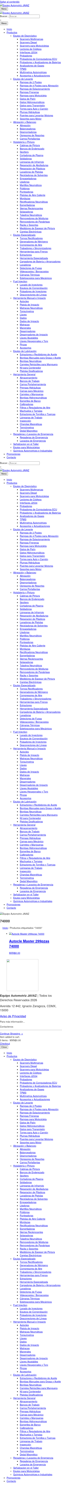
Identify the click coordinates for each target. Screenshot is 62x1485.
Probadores (26, 55)
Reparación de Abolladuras (34, 165)
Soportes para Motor (30, 118)
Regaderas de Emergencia (34, 437)
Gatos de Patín (28, 98)
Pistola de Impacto (29, 304)
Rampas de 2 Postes (31, 82)
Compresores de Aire (31, 244)
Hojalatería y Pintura (24, 142)
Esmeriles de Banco (30, 400)
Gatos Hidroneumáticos (32, 102)
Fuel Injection (20, 281)
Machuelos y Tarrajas (31, 410)
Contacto (11, 457)
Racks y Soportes (29, 225)
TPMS (23, 69)
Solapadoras (26, 211)
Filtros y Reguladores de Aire (35, 407)
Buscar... (4, 16)
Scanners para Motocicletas (34, 45)
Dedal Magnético (29, 430)
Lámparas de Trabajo (31, 417)
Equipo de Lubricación (25, 351)
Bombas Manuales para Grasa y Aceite (40, 357)
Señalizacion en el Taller (26, 444)
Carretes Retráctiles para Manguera (39, 364)
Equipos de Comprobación (34, 288)
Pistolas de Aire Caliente (32, 195)
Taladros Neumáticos (31, 215)
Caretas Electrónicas (30, 231)
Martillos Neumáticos (31, 185)
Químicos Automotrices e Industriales (32, 450)
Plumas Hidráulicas (30, 112)
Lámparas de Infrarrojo (32, 161)
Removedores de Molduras (34, 218)
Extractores (26, 254)
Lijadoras (24, 181)
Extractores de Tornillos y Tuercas (37, 414)
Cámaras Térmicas (30, 274)
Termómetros (27, 427)
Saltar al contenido (10, 1)
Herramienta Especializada (34, 258)
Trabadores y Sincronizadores (35, 248)
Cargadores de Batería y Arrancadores (40, 261)
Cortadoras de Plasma (31, 155)
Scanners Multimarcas (31, 39)
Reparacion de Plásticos (32, 168)
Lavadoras (25, 264)
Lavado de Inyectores (31, 284)
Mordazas (25, 198)
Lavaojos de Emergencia (33, 440)
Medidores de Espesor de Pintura (37, 228)
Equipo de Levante (23, 78)
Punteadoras (26, 191)
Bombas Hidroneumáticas (33, 397)
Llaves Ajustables (29, 337)
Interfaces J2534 (28, 52)
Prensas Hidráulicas (30, 387)
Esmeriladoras (27, 205)
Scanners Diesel (28, 42)
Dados (23, 318)
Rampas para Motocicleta (33, 95)
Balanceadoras (28, 128)
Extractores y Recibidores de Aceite (38, 354)
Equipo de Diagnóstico (25, 35)
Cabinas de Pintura (30, 145)
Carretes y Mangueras (31, 394)
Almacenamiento (28, 377)
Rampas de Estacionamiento (35, 88)
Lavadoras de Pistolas (31, 171)
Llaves (23, 314)
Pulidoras (25, 188)
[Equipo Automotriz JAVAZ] (14, 12)
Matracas (25, 324)
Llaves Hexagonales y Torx (34, 341)
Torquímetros (27, 311)
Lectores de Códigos (30, 49)
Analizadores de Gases (32, 65)
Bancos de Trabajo (30, 381)
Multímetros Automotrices (33, 72)
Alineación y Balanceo (24, 122)
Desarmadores (27, 331)
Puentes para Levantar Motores (36, 115)
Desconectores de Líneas (33, 294)
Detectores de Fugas (31, 268)
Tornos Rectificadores (31, 238)
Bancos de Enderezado (32, 148)
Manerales (25, 327)
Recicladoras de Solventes (34, 175)
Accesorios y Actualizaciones (35, 75)
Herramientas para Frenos (34, 251)
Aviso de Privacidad (13, 1016)
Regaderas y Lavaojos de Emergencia (33, 434)
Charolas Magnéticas (31, 424)
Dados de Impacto (29, 321)
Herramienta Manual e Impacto (29, 298)
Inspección (25, 420)
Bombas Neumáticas (30, 361)
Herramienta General (24, 374)
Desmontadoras (28, 132)
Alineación (25, 125)
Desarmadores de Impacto (34, 334)
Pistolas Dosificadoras (31, 371)
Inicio (9, 29)
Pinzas (23, 344)
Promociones (13, 454)
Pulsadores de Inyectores (33, 291)
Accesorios (25, 347)
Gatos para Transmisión (32, 105)
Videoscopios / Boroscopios (34, 271)
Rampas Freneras (29, 92)
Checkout (5, 1043)
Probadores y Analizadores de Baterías (40, 62)
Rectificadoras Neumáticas (34, 201)
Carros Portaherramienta (33, 384)
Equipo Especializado (24, 235)
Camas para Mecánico (31, 391)
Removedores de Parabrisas (35, 221)
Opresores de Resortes (32, 135)
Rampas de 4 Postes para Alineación (39, 85)
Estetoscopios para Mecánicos (36, 278)
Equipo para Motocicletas (26, 447)
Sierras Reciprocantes (31, 208)
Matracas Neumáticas (31, 308)
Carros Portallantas (30, 138)
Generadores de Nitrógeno (34, 241)
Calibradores (26, 404)
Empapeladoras (28, 178)
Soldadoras (26, 158)
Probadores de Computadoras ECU (38, 59)
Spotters (24, 152)
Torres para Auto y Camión (34, 108)
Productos (12, 32)
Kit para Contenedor (30, 367)
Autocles (24, 301)
